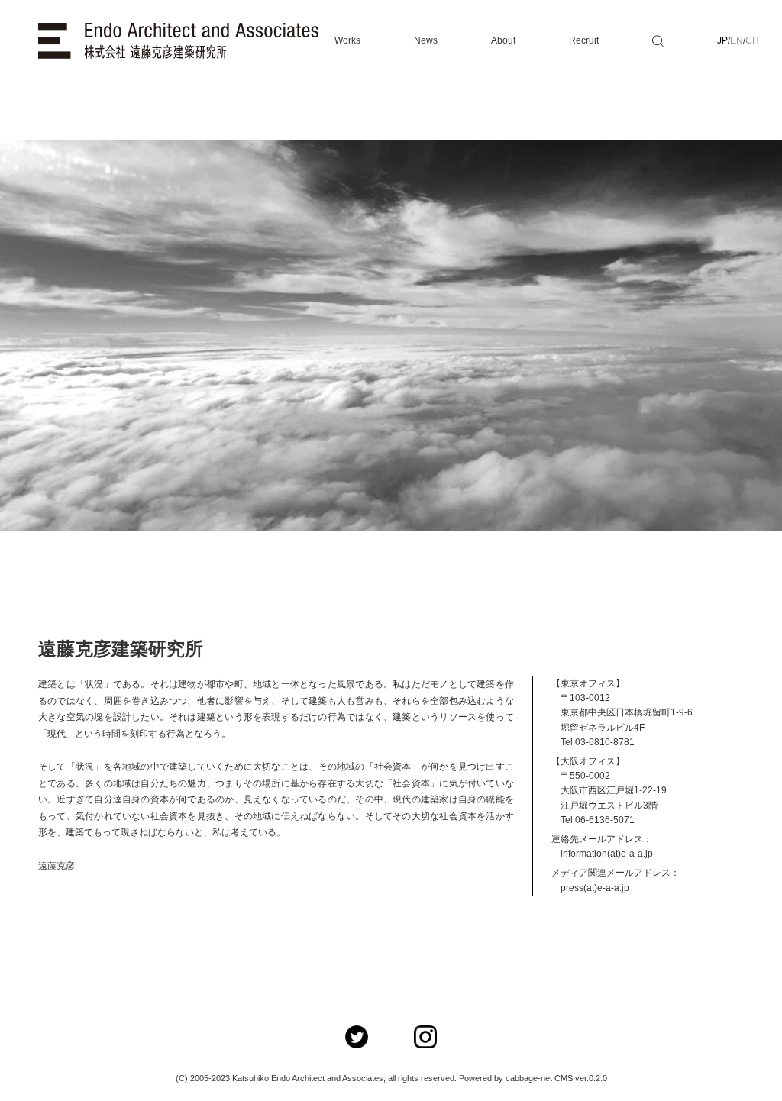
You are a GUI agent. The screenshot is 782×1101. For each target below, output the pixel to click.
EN (736, 40)
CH (752, 40)
